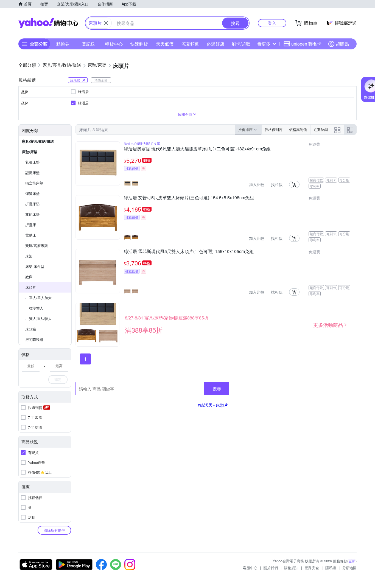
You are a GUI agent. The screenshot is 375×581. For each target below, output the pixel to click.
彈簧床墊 (32, 193)
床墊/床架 (29, 151)
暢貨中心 (114, 44)
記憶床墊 (32, 172)
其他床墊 (32, 214)
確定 (57, 379)
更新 (352, 560)
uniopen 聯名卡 (306, 44)
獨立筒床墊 (34, 183)
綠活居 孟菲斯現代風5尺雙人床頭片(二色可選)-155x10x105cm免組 (189, 251)
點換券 (62, 44)
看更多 (263, 44)
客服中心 (250, 567)
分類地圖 (349, 567)
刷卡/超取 (241, 44)
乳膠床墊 (32, 162)
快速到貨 (139, 44)
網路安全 (312, 567)
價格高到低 (298, 129)
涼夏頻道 (190, 44)
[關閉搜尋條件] (106, 23)
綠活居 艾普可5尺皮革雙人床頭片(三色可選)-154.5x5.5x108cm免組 (189, 198)
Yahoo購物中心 (48, 23)
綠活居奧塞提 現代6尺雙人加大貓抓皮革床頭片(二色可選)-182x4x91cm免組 (197, 149)
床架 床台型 (34, 266)
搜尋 (217, 388)
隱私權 (330, 567)
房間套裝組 (34, 339)
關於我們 (271, 567)
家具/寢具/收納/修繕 (38, 141)
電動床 (30, 235)
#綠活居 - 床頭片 (213, 405)
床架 (28, 256)
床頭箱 (30, 329)
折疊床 (30, 224)
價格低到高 (273, 129)
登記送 (88, 44)
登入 (272, 23)
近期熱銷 (321, 129)
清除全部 (101, 80)
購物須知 (291, 567)
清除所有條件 (54, 530)
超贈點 (342, 44)
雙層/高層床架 (36, 245)
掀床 (28, 276)
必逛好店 (215, 44)
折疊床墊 (32, 203)
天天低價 (164, 44)
